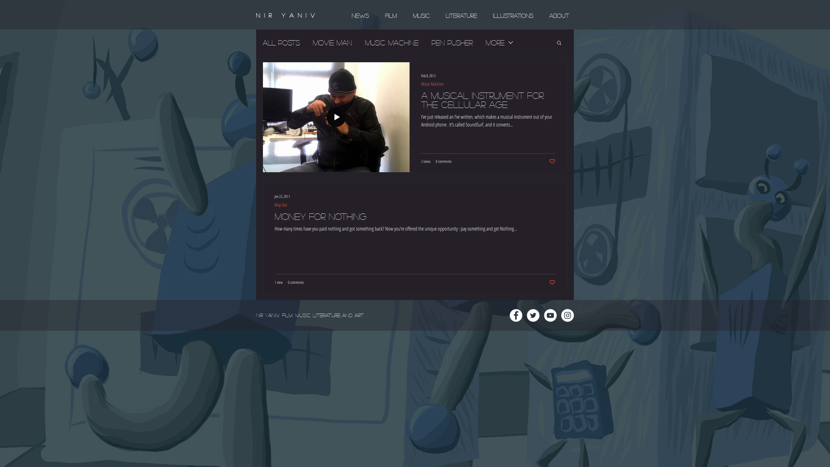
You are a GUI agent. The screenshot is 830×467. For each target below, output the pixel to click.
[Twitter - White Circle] (533, 315)
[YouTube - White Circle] (550, 315)
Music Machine (392, 42)
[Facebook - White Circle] (516, 315)
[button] (559, 43)
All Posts (281, 42)
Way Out (281, 205)
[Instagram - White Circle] (567, 315)
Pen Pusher (452, 42)
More (495, 42)
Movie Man (332, 42)
